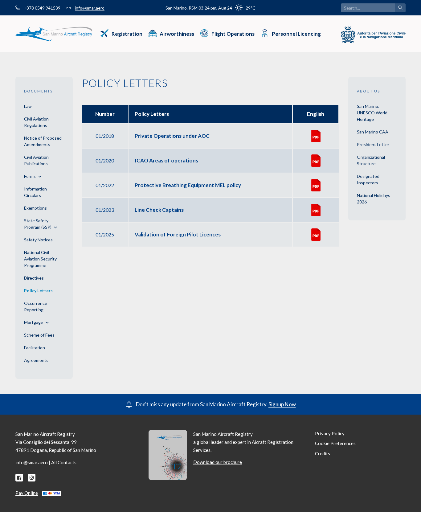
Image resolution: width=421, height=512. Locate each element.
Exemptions (35, 208)
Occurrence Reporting (35, 306)
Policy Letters (38, 290)
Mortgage (33, 322)
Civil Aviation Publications (36, 160)
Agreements (36, 360)
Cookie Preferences (335, 443)
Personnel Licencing (296, 34)
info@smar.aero (89, 7)
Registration (127, 34)
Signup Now (282, 404)
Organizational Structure (371, 160)
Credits (322, 453)
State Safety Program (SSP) (37, 224)
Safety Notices (38, 239)
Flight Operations (233, 34)
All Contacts (63, 462)
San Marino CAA (372, 131)
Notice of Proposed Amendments (43, 141)
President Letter (373, 144)
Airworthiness (177, 34)
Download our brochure (217, 462)
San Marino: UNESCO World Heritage (372, 113)
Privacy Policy (330, 433)
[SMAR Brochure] (168, 454)
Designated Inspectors (368, 179)
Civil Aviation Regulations (36, 122)
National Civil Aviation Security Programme (40, 259)
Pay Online (26, 493)
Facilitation (34, 347)
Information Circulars (35, 192)
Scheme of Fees (39, 335)
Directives (34, 278)
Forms (30, 176)
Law (28, 106)
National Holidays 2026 (373, 198)
